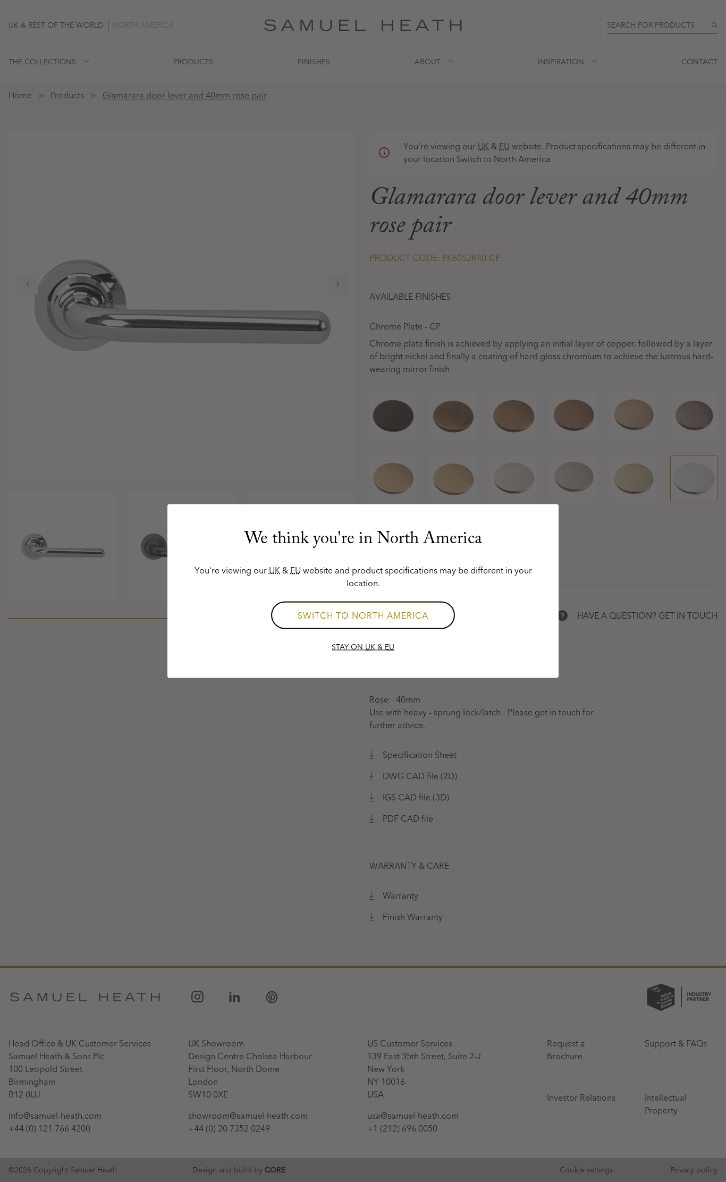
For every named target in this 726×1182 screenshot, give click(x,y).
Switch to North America (363, 615)
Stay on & (363, 647)
